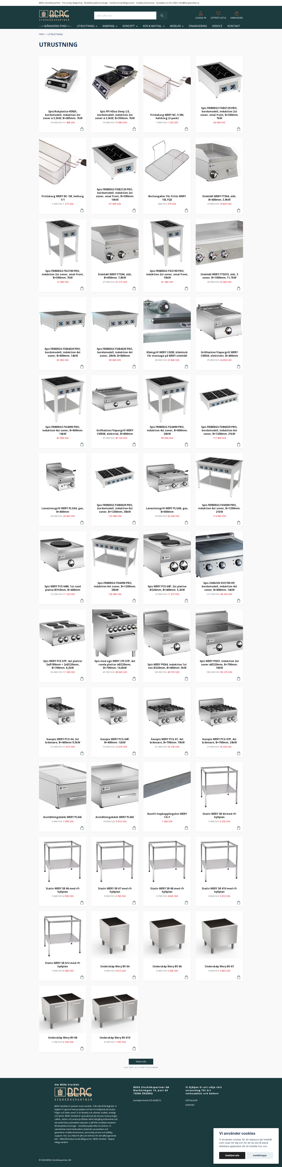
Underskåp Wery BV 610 (115, 1037)
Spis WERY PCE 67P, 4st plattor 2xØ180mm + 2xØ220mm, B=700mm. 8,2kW (62, 664)
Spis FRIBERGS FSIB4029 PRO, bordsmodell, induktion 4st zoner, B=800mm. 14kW (63, 352)
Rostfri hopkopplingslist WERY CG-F (167, 815)
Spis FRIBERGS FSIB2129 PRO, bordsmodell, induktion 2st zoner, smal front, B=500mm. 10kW (115, 194)
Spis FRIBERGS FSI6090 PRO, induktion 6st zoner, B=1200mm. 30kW (115, 586)
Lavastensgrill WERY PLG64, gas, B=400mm (63, 509)
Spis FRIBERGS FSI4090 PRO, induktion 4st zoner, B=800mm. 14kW (62, 430)
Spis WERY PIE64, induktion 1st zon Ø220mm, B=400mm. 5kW (167, 666)
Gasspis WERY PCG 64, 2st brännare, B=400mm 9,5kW (62, 740)
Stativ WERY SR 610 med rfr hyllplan (219, 890)
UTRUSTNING (85, 26)
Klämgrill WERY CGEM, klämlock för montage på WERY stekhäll (167, 353)
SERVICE (217, 26)
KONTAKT (233, 26)
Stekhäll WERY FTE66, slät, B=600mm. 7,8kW (115, 276)
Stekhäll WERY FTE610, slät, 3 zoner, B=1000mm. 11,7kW (219, 276)
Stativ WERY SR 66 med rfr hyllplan (63, 890)
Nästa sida (141, 1061)
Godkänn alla (232, 1155)
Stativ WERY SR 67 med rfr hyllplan (115, 890)
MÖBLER (175, 26)
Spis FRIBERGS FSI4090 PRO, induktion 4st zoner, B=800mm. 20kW (167, 430)
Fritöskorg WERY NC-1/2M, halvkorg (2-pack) (167, 116)
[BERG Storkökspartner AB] (54, 15)
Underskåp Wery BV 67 (219, 966)
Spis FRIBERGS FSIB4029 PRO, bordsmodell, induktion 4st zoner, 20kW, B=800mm (115, 352)
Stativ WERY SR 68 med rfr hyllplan (167, 890)
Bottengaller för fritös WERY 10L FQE (167, 197)
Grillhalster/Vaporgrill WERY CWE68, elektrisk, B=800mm (114, 432)
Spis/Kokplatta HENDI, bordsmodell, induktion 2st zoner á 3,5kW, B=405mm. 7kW (62, 115)
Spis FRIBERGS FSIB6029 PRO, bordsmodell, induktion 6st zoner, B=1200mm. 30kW (115, 508)
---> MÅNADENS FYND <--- (55, 26)
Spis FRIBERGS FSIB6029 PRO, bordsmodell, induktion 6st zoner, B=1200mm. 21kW (219, 430)
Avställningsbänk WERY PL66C (114, 817)
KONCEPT (129, 26)
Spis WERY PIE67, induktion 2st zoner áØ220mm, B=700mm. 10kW (219, 664)
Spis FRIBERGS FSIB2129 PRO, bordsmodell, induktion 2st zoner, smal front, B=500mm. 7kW (219, 113)
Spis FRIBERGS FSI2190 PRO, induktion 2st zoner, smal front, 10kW (167, 274)
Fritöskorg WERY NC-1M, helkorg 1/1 (63, 197)
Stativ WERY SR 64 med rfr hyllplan (219, 815)
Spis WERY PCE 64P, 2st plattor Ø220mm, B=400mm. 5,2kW (167, 588)
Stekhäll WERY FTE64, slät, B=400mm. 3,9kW (219, 197)
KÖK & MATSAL (152, 26)
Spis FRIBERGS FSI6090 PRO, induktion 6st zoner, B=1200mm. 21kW (219, 508)
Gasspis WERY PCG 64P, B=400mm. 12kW (115, 740)
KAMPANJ (108, 26)
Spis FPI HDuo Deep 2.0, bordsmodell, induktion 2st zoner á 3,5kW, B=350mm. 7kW (115, 115)
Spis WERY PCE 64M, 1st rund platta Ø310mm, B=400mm (63, 588)
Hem (41, 34)
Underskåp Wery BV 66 (167, 966)
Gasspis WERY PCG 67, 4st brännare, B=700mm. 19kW (167, 740)
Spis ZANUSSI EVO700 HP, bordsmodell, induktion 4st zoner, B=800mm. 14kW (219, 586)
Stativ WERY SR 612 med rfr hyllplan (62, 964)
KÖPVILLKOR (191, 1100)
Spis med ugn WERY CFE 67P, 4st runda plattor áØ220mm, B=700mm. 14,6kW (114, 664)
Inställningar (260, 1155)
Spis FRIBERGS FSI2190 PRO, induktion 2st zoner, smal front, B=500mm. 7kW (63, 274)
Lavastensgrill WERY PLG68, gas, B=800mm (167, 509)
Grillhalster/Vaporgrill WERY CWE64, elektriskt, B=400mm (219, 353)
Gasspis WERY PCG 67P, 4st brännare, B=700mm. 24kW (219, 740)
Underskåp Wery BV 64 (114, 966)
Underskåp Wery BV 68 (62, 1037)
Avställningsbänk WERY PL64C (62, 817)
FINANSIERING (198, 26)
